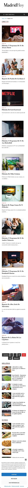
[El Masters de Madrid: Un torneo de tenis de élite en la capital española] (6, 410)
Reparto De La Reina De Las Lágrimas (11, 338)
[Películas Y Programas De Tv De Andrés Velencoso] (14, 226)
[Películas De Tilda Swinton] (14, 162)
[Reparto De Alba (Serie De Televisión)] (14, 292)
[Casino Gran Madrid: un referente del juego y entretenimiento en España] (6, 402)
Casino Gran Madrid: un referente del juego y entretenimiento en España (19, 403)
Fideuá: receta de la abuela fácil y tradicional (19, 441)
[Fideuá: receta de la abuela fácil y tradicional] (6, 441)
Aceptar (14, 474)
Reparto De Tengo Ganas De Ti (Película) (12, 206)
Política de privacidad (15, 486)
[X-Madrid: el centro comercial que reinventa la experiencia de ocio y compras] (6, 384)
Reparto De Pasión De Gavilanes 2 (13, 79)
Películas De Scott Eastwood (11, 110)
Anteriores (6, 355)
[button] (26, 459)
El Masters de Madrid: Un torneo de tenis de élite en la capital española (19, 412)
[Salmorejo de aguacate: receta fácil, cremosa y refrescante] (6, 457)
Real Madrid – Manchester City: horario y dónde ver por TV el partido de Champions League (19, 377)
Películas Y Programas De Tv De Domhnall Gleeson (13, 272)
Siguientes (16, 358)
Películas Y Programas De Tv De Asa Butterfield (13, 142)
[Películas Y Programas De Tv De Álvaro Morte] (14, 34)
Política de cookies (7, 486)
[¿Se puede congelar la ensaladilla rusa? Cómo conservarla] (6, 449)
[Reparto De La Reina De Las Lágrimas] (14, 325)
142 (10, 358)
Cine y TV (4, 18)
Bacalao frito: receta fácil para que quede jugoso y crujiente (18, 434)
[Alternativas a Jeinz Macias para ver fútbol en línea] (6, 367)
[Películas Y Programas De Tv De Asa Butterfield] (14, 129)
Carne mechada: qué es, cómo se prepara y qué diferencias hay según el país (18, 395)
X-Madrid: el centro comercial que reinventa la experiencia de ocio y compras (19, 386)
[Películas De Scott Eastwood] (14, 98)
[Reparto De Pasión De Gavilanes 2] (14, 67)
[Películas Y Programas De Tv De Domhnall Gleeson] (14, 259)
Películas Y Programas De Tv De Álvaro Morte (13, 46)
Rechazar (14, 478)
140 (19, 355)
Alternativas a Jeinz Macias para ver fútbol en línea (18, 368)
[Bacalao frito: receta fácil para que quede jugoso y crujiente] (6, 433)
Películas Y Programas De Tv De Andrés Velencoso (13, 239)
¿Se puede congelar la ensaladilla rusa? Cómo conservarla (18, 450)
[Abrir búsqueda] (24, 14)
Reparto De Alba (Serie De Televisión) (11, 305)
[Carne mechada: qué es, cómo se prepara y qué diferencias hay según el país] (6, 393)
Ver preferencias (14, 482)
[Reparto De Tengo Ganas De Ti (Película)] (14, 193)
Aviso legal (22, 486)
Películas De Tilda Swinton (11, 174)
